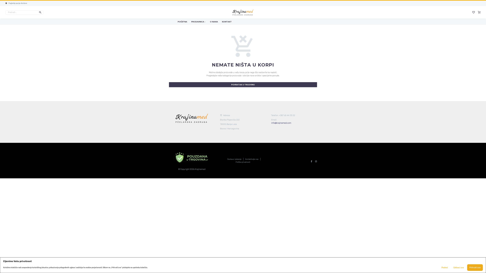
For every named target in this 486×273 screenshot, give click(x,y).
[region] (243, 265)
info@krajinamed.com (281, 123)
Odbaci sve (458, 267)
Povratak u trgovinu (243, 85)
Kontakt (227, 22)
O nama (214, 22)
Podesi (444, 267)
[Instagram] (316, 161)
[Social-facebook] (311, 161)
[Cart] (479, 12)
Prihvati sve (475, 267)
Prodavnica (197, 22)
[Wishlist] (473, 12)
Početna (182, 22)
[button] (40, 12)
